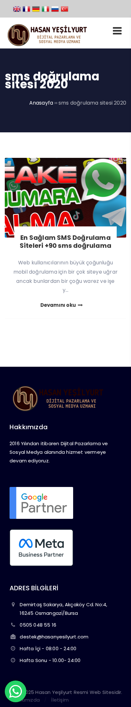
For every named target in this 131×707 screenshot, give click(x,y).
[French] (27, 8)
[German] (36, 8)
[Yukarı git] (116, 692)
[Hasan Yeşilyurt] (46, 44)
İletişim (60, 699)
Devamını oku (58, 305)
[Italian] (46, 8)
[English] (17, 8)
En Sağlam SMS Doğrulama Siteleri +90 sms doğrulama (65, 241)
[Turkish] (65, 8)
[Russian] (55, 8)
